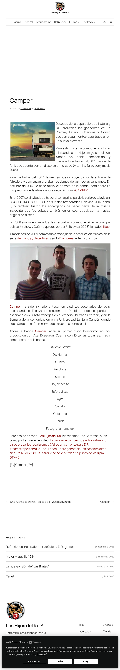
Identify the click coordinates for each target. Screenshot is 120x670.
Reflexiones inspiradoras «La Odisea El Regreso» (40, 546)
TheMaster (25, 108)
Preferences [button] (41, 654)
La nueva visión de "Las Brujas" (27, 566)
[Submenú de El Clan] (78, 22)
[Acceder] (104, 22)
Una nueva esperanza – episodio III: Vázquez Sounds (40, 501)
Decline (60, 661)
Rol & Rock (40, 108)
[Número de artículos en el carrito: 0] (110, 22)
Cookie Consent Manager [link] (16, 642)
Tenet (10, 576)
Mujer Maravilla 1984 (20, 556)
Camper (105, 501)
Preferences (34, 661)
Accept (86, 661)
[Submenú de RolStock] (94, 22)
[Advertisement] (60, 58)
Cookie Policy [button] (90, 651)
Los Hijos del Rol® (60, 12)
